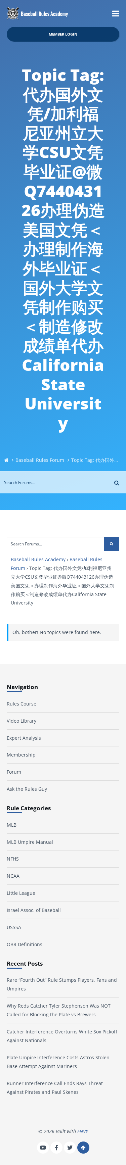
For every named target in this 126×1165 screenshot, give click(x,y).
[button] (115, 13)
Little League (21, 893)
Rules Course (21, 703)
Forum (14, 772)
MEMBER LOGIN (63, 34)
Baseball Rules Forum (39, 460)
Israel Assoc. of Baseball (34, 910)
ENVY (82, 1131)
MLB (11, 825)
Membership (21, 754)
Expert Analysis (24, 738)
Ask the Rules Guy (27, 789)
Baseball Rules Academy (38, 559)
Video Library (21, 721)
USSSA (14, 927)
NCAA (13, 876)
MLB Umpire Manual (30, 842)
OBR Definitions (24, 944)
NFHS (13, 859)
